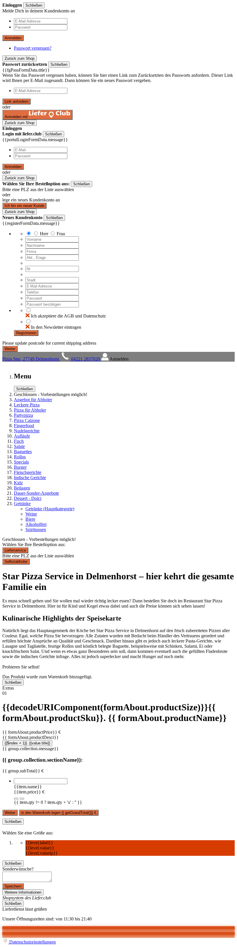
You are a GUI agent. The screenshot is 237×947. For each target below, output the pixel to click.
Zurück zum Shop (19, 58)
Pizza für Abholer (30, 410)
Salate (19, 446)
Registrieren (26, 333)
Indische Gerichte (30, 477)
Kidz (18, 482)
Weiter (10, 812)
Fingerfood (24, 425)
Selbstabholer (16, 561)
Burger (20, 467)
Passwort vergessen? (32, 48)
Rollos (20, 456)
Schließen (33, 5)
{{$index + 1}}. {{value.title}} (27, 743)
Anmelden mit (17, 117)
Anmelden (13, 38)
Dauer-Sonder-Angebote (36, 493)
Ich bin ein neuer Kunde (24, 205)
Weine (31, 513)
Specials (21, 462)
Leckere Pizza (27, 404)
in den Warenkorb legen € (58, 812)
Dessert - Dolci (27, 498)
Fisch (19, 441)
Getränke (22, 503)
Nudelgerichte (27, 430)
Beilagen (22, 487)
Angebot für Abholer (33, 399)
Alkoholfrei (36, 524)
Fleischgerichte (27, 472)
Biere (30, 519)
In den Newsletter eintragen (56, 327)
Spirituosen (35, 529)
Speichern (13, 886)
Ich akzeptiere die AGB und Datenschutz (68, 315)
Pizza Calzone (27, 420)
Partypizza (23, 415)
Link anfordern (16, 101)
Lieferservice (15, 550)
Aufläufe (22, 436)
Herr (44, 233)
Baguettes (23, 451)
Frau (61, 233)
